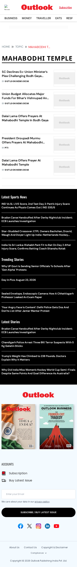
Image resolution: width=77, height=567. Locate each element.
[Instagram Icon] (38, 526)
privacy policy (42, 501)
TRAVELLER (43, 18)
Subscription (18, 473)
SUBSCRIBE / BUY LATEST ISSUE (38, 512)
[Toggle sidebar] (9, 7)
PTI (6, 147)
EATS (58, 18)
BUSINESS (10, 18)
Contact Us (30, 547)
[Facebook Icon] (21, 526)
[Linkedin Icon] (47, 526)
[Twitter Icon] (30, 526)
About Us (14, 547)
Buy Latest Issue (20, 480)
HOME (6, 47)
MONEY (27, 18)
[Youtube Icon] (56, 526)
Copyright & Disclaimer (54, 547)
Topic (19, 47)
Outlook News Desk (17, 81)
